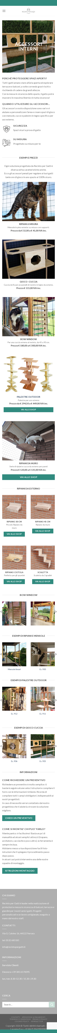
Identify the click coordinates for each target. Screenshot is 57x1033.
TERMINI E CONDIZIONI (20, 1019)
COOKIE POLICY (22, 1021)
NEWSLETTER (37, 1021)
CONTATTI (15, 1017)
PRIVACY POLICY (40, 1019)
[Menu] (4, 10)
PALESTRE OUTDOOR (28, 396)
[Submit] (52, 1004)
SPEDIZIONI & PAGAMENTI (33, 1017)
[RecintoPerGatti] (28, 11)
